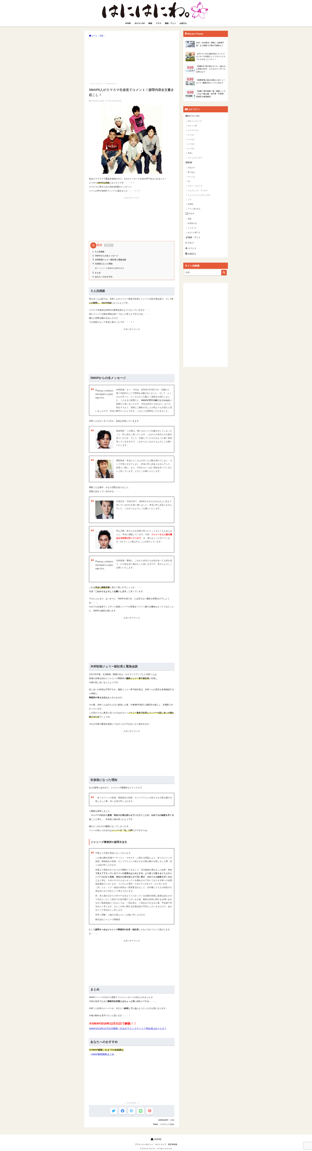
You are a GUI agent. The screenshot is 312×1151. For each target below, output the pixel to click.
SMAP (164, 1124)
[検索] (224, 272)
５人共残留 (98, 252)
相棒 (189, 219)
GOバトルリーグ (195, 121)
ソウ (189, 200)
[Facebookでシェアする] (122, 1111)
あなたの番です (194, 232)
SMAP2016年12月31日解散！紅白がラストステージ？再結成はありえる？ (128, 1028)
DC (189, 181)
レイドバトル (193, 130)
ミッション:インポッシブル (199, 195)
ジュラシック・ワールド (198, 190)
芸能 (172, 1120)
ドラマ (158, 23)
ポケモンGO (140, 23)
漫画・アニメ (170, 23)
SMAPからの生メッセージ (105, 256)
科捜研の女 (192, 223)
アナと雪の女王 (194, 209)
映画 (150, 23)
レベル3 (191, 144)
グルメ (190, 243)
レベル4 (191, 148)
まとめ (97, 273)
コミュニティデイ (195, 158)
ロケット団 (192, 126)
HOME (128, 23)
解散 (172, 1124)
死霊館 (190, 204)
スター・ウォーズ (195, 186)
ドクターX (192, 228)
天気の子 (191, 168)
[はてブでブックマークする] (131, 1111)
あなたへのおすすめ (102, 277)
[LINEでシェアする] (140, 1111)
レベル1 (191, 135)
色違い (190, 153)
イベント (192, 248)
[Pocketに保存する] (149, 1111)
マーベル (191, 177)
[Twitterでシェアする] (113, 1111)
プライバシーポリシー (144, 1144)
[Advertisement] (131, 58)
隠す (108, 245)
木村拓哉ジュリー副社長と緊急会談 (109, 259)
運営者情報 (172, 1144)
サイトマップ (160, 1144)
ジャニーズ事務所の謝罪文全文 (109, 268)
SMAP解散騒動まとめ (102, 1054)
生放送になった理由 (103, 264)
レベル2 (191, 139)
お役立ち (183, 23)
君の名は (191, 172)
